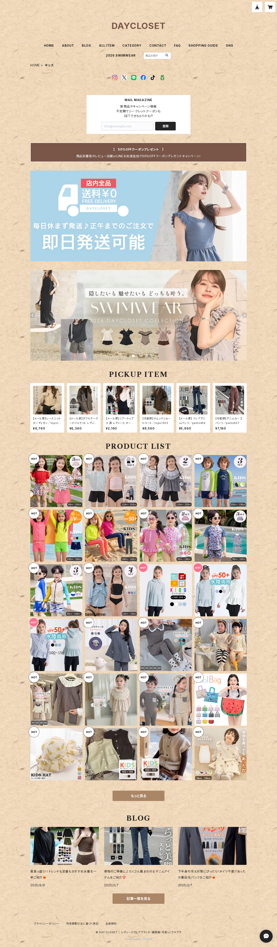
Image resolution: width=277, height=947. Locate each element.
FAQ (177, 45)
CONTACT (157, 45)
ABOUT (68, 45)
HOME (49, 45)
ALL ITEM (106, 45)
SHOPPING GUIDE (203, 45)
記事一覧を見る (138, 898)
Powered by (134, 939)
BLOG (86, 45)
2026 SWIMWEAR (121, 55)
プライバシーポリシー (46, 923)
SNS (229, 45)
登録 (166, 126)
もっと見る (138, 796)
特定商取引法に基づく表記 (82, 923)
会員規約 (111, 923)
